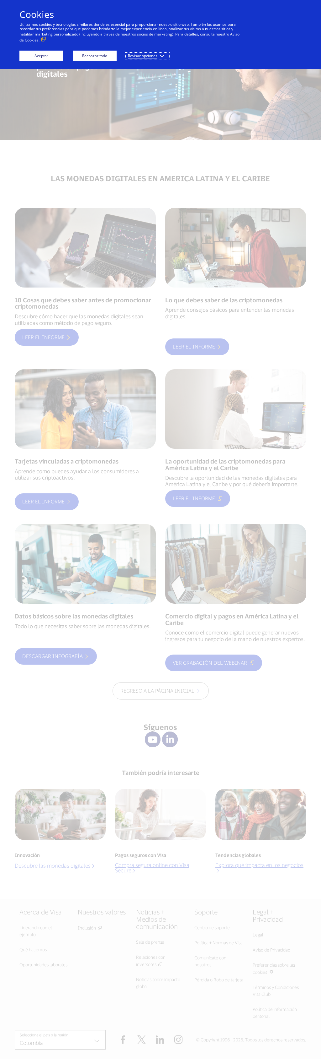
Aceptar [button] (41, 55)
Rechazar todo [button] (94, 55)
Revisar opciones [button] (142, 55)
